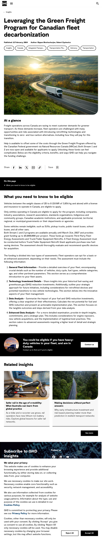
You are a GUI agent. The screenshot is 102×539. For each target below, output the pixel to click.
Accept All (89, 533)
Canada (20, 48)
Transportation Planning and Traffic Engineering (58, 48)
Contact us (89, 345)
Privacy (19, 513)
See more (89, 433)
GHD (4, 3)
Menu (11, 3)
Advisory (73, 48)
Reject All (70, 533)
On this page (10, 181)
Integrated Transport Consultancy (37, 48)
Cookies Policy (12, 505)
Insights (9, 12)
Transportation (88, 48)
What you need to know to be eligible (20, 185)
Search (97, 3)
